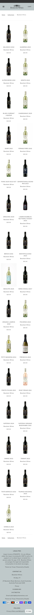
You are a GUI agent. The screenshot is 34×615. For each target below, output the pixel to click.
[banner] (17, 7)
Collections (11, 14)
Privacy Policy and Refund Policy (17, 611)
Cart (29, 6)
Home (3, 14)
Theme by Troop (10, 567)
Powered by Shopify (22, 567)
